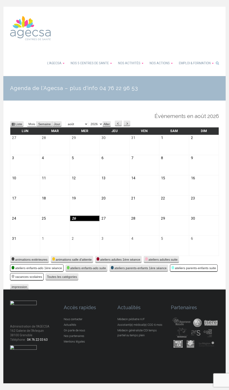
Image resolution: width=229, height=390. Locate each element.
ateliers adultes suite (163, 259)
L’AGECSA (54, 63)
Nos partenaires (74, 336)
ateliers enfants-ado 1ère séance (38, 268)
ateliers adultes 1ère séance (120, 259)
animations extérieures (31, 259)
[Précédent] (118, 123)
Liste (18, 124)
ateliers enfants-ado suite (88, 268)
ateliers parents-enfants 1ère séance (140, 268)
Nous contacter (73, 319)
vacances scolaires (28, 277)
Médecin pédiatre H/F (131, 319)
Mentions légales (74, 341)
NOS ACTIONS (160, 63)
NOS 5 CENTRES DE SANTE (90, 63)
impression (19, 287)
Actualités (70, 324)
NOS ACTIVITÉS (129, 63)
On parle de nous (74, 330)
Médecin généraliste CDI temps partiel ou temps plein (137, 333)
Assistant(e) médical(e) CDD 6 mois (139, 324)
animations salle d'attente (74, 259)
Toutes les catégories (62, 277)
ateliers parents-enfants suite (195, 268)
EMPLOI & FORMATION (195, 63)
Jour (57, 124)
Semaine (44, 124)
